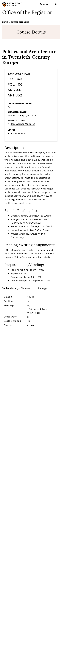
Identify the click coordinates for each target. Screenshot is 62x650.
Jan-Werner (22, 123)
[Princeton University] (12, 5)
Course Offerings (20, 22)
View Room (33, 312)
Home (5, 22)
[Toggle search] (57, 4)
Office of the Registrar (27, 12)
